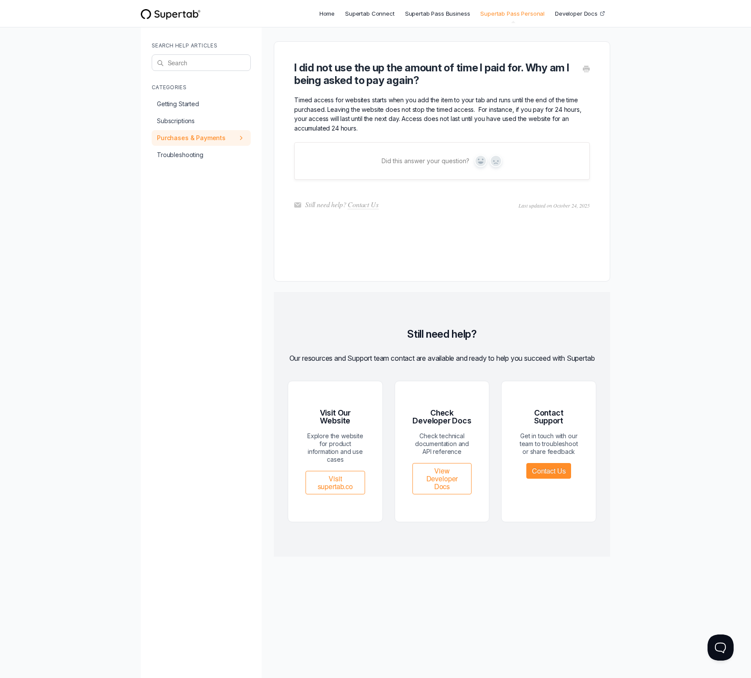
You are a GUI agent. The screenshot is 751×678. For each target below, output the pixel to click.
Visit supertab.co (335, 482)
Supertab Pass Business (437, 13)
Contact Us (363, 204)
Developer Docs (576, 13)
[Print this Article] (586, 69)
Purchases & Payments (191, 137)
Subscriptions (176, 120)
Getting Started (178, 103)
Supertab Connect (370, 13)
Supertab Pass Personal (512, 13)
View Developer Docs (442, 478)
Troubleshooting (180, 154)
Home (327, 13)
